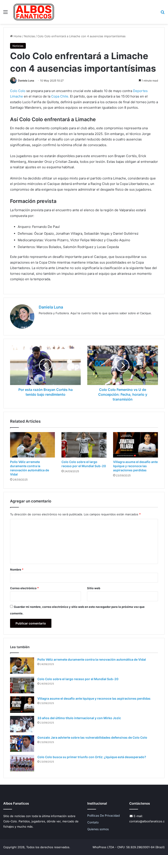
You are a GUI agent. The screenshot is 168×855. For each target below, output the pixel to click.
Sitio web (93, 588)
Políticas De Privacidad (103, 815)
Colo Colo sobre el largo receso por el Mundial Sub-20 (77, 679)
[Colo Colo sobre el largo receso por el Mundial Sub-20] (83, 445)
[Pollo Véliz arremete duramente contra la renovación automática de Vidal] (32, 445)
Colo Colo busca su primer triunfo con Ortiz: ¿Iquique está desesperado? (91, 757)
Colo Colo (17, 91)
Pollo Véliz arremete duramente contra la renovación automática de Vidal (91, 659)
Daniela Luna (26, 80)
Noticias (29, 36)
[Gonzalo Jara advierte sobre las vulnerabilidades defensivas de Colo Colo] (22, 743)
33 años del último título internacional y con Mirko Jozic (79, 718)
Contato (93, 822)
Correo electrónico (24, 588)
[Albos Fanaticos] (34, 12)
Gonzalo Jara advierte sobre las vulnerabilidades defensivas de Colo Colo (92, 737)
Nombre (16, 569)
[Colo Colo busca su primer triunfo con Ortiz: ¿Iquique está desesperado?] (22, 763)
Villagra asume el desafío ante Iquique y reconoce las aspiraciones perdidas (135, 466)
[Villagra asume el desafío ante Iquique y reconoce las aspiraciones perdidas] (135, 445)
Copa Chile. (59, 96)
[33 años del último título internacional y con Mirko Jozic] (22, 724)
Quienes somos (98, 829)
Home (17, 36)
